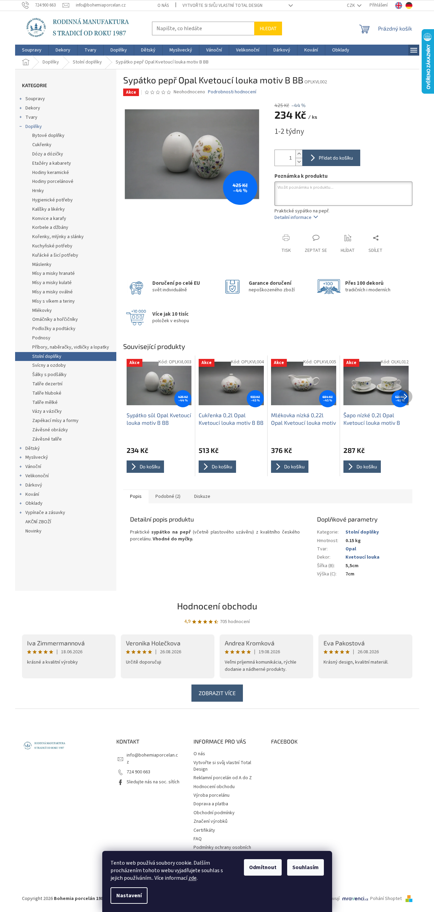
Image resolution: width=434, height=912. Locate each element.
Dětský (32, 448)
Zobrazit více (217, 693)
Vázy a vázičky (47, 411)
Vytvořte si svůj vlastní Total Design (222, 5)
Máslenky (41, 264)
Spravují (331, 898)
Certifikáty (204, 830)
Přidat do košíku (336, 158)
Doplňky (33, 126)
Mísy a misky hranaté (53, 273)
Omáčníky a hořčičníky (55, 319)
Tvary (31, 117)
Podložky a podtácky (53, 328)
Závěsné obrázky (50, 429)
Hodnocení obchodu (217, 605)
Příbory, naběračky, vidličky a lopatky (70, 347)
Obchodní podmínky (214, 812)
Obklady (34, 503)
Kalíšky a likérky (48, 209)
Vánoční (33, 466)
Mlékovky (42, 310)
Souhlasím (305, 867)
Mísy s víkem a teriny (53, 301)
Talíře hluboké (46, 393)
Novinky (33, 531)
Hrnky (38, 190)
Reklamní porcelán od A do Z (222, 777)
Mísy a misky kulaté (52, 282)
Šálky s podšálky (49, 374)
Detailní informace (293, 217)
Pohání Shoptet (386, 898)
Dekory (32, 108)
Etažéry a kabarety (51, 163)
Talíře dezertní (47, 384)
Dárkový (33, 485)
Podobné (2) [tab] (167, 496)
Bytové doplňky (48, 135)
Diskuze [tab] (202, 496)
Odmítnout (263, 867)
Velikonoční (37, 475)
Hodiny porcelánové (52, 181)
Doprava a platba (210, 803)
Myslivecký (36, 457)
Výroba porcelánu (211, 795)
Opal (350, 549)
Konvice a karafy (49, 218)
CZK (351, 5)
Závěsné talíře (47, 439)
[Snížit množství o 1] (298, 162)
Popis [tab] (136, 496)
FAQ (197, 838)
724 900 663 (138, 772)
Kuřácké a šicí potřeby (55, 255)
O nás (163, 5)
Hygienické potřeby (52, 200)
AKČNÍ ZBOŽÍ (38, 521)
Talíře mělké (45, 402)
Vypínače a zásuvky (45, 512)
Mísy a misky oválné (52, 292)
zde (192, 878)
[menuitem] (31, 50)
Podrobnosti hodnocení (232, 92)
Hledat (268, 28)
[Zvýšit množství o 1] (298, 154)
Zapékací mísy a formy (55, 420)
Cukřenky (41, 144)
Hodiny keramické (50, 172)
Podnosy (41, 338)
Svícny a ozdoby (49, 365)
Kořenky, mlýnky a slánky (58, 236)
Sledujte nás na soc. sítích (153, 782)
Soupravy (35, 98)
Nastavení (129, 895)
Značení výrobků (210, 821)
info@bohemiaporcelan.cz (152, 758)
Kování (32, 494)
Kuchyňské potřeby (52, 246)
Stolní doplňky (46, 356)
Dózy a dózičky (47, 154)
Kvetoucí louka (362, 557)
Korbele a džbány (50, 227)
